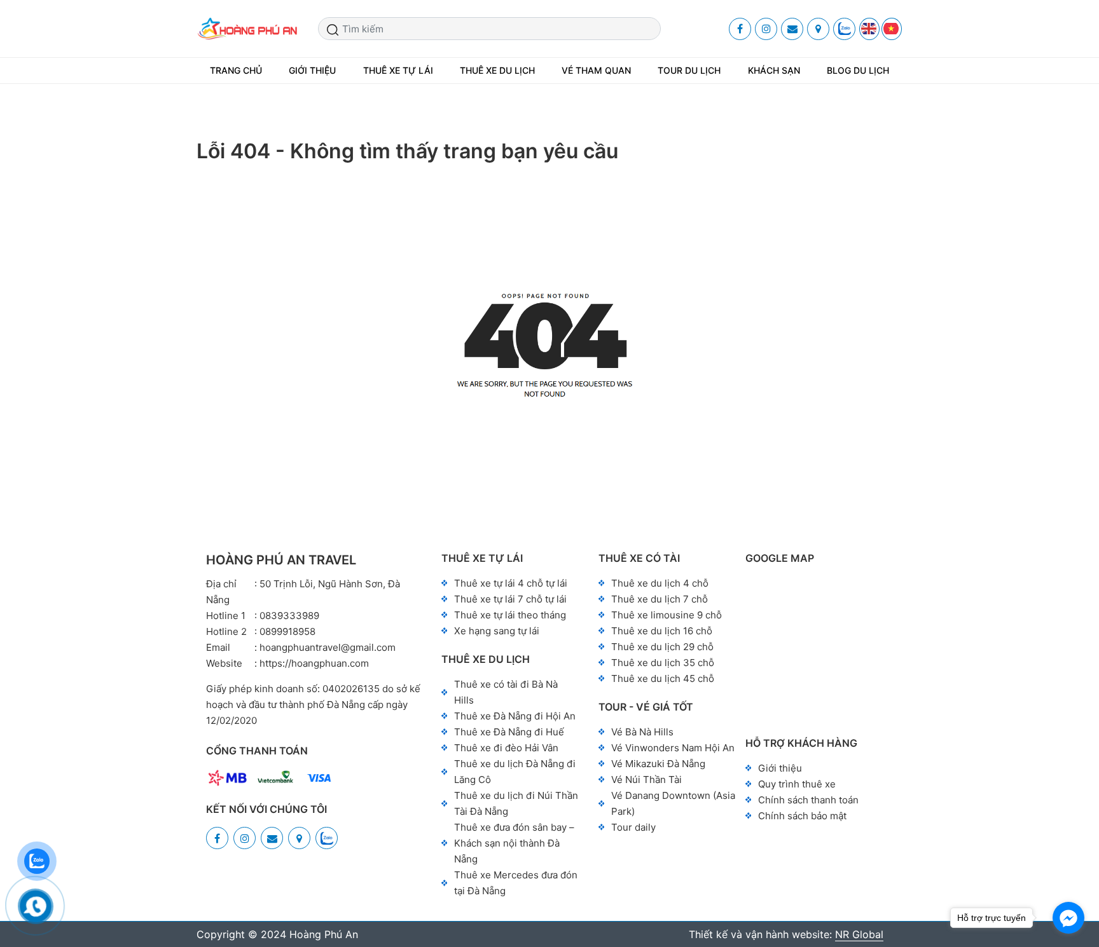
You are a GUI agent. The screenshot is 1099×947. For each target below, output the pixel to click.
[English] (869, 29)
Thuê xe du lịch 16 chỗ (661, 631)
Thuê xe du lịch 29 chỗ (662, 647)
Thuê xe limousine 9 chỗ (666, 615)
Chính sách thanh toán (808, 800)
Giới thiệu (780, 768)
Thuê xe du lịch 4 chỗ (659, 583)
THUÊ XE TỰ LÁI (398, 70)
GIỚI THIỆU (312, 70)
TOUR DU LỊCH (689, 70)
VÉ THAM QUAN (596, 70)
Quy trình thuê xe (797, 784)
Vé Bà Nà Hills (642, 732)
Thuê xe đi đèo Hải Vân (506, 748)
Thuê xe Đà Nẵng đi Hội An (515, 716)
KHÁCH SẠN (774, 70)
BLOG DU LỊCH (858, 70)
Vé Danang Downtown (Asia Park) (673, 803)
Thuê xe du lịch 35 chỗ (662, 663)
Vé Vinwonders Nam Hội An (673, 748)
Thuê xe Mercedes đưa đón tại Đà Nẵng (515, 883)
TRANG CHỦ (236, 70)
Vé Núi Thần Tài (646, 779)
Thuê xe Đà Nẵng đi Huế (509, 732)
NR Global (859, 934)
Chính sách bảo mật (802, 816)
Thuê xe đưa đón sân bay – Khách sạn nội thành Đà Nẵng (514, 843)
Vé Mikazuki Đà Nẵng (658, 764)
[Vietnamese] (891, 29)
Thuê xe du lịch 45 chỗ (662, 678)
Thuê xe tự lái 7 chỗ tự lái (510, 599)
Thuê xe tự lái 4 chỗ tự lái (510, 583)
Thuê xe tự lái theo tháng (510, 615)
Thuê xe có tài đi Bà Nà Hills (506, 692)
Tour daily (633, 827)
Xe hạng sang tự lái (496, 631)
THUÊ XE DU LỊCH (497, 70)
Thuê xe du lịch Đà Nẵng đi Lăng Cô (515, 772)
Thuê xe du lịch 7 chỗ (659, 599)
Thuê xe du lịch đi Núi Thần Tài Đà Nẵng (516, 803)
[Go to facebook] (1068, 918)
